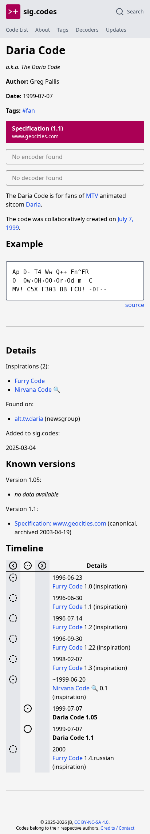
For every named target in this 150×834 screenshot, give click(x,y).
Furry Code (30, 381)
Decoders (87, 29)
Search (135, 11)
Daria (33, 204)
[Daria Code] (27, 729)
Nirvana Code (33, 390)
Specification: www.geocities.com (60, 523)
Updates (116, 29)
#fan (28, 111)
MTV (92, 196)
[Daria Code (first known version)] (27, 708)
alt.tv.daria (29, 419)
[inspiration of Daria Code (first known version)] (13, 577)
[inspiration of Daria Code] (13, 598)
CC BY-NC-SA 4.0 (91, 822)
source (134, 305)
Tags (62, 29)
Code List (17, 29)
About (42, 29)
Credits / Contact (117, 828)
